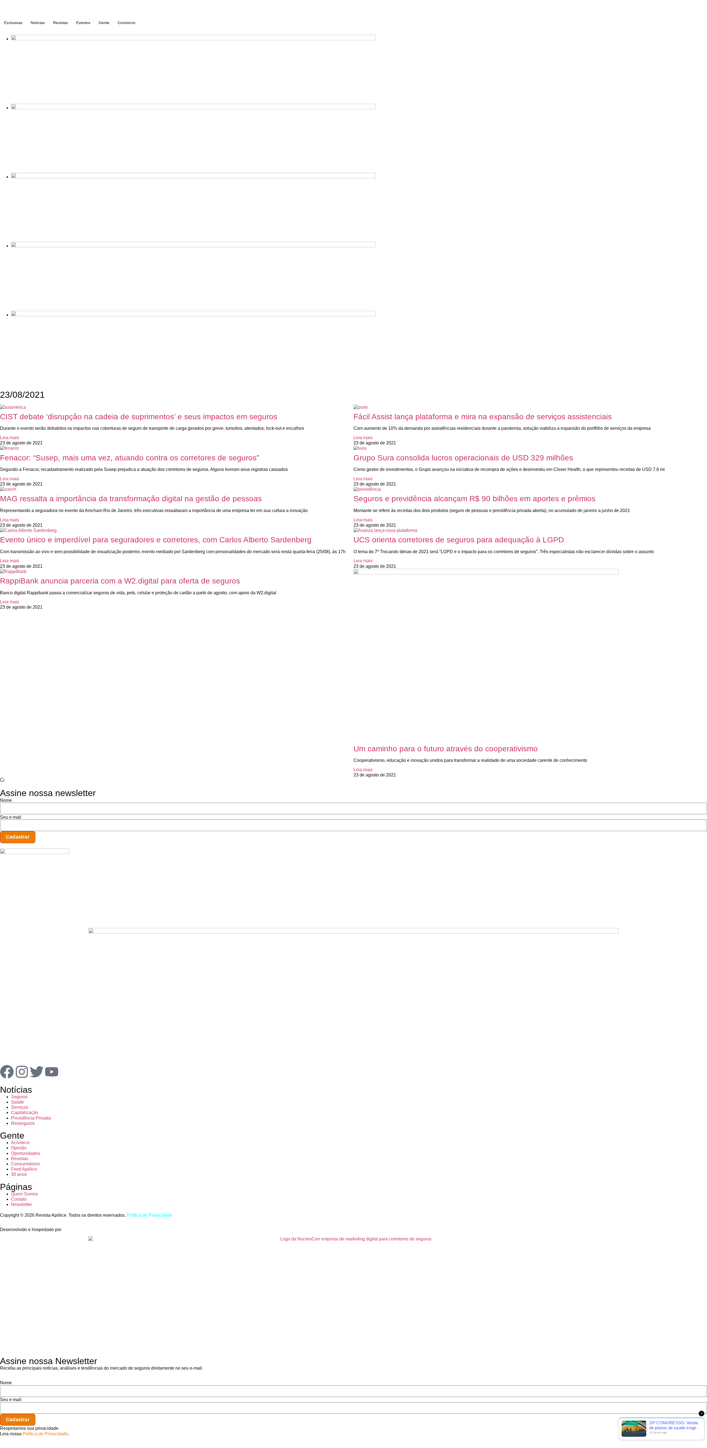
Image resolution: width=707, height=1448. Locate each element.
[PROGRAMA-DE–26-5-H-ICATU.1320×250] (193, 176)
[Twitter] (37, 1072)
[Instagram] (22, 1072)
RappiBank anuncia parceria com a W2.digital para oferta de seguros (120, 581)
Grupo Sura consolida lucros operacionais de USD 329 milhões (463, 458)
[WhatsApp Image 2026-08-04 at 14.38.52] (193, 314)
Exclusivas (13, 22)
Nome (6, 800)
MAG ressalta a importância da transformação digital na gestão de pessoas (131, 498)
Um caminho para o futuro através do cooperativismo (446, 748)
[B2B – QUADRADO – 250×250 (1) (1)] (34, 852)
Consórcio (126, 22)
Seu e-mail (10, 817)
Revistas (60, 22)
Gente (104, 22)
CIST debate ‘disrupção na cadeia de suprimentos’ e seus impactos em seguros (138, 416)
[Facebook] (7, 1072)
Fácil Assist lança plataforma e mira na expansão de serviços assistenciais (483, 416)
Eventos (83, 22)
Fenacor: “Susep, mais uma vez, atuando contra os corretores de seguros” (129, 458)
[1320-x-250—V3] (193, 38)
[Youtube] (52, 1072)
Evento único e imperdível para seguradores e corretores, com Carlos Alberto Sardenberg (156, 539)
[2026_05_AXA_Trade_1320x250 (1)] (193, 107)
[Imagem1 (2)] (193, 245)
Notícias (38, 22)
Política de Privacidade (149, 1215)
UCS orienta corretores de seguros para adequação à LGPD (459, 539)
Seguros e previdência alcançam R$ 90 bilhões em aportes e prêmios (474, 498)
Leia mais (9, 437)
